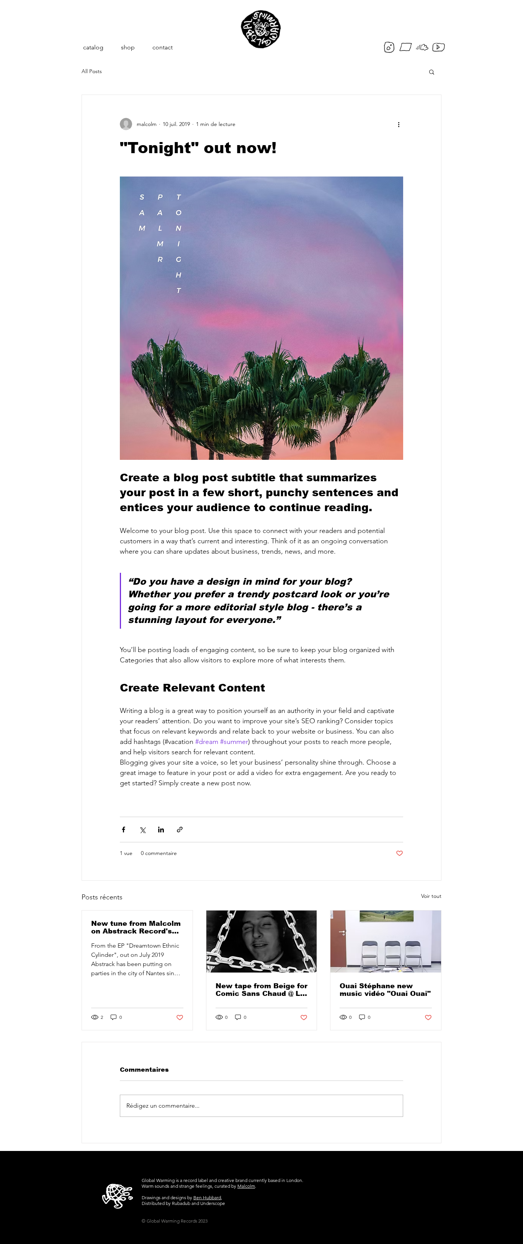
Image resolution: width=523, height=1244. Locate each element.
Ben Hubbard (207, 1197)
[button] (431, 72)
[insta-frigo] (389, 47)
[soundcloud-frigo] (422, 47)
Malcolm (246, 1186)
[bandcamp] (405, 47)
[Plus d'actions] (398, 124)
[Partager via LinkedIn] (161, 829)
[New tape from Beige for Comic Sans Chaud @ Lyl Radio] (261, 942)
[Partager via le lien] (179, 829)
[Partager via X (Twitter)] (142, 829)
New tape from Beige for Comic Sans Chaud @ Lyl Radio (261, 989)
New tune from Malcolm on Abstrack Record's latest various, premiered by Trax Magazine (136, 927)
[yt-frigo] (438, 47)
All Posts (92, 71)
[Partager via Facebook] (123, 829)
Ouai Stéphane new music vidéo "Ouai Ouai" (385, 989)
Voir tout (431, 896)
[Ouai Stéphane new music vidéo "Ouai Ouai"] (385, 942)
